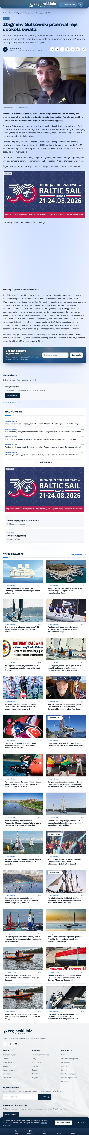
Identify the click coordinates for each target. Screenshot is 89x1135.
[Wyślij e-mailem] (72, 49)
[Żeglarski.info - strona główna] (42, 4)
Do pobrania (65, 1062)
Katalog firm (7, 1066)
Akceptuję (80, 1123)
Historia (35, 1066)
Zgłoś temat (10, 1114)
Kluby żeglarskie (9, 1070)
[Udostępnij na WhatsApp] (67, 49)
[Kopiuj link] (78, 49)
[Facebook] (5, 1044)
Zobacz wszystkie (44, 462)
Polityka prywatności (69, 1078)
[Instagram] (10, 1044)
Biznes (34, 1070)
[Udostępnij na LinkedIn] (62, 49)
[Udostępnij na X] (57, 49)
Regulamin (65, 1081)
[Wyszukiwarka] (62, 4)
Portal (5, 13)
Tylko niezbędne (63, 1123)
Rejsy (11, 13)
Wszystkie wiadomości (40, 1055)
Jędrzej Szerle (15, 48)
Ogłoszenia (7, 1074)
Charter (5, 1059)
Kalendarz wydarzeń (10, 1055)
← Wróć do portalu (11, 402)
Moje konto (7, 1078)
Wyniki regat (7, 1062)
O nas (63, 1055)
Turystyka (36, 1074)
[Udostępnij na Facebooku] (52, 49)
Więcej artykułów (78, 554)
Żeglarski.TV (37, 1078)
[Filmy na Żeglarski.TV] (16, 1044)
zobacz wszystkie (22, 108)
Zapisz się (76, 355)
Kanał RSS (65, 1066)
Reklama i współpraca (69, 1059)
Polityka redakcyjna (68, 1074)
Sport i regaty (37, 1062)
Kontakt (64, 1070)
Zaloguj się (12, 395)
